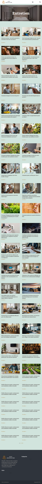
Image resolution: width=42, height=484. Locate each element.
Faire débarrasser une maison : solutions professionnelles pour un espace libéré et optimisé (9, 297)
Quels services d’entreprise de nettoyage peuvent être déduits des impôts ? (10, 116)
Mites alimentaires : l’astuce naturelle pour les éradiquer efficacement (10, 336)
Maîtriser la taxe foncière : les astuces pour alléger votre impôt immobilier (30, 336)
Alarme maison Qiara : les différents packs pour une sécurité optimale (9, 356)
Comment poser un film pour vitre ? (30, 175)
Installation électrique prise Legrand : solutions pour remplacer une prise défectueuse (10, 236)
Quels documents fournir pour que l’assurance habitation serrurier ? (9, 136)
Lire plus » (3, 42)
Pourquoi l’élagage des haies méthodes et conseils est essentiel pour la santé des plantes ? (10, 216)
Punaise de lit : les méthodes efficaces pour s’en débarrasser (10, 316)
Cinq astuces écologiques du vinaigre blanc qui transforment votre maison (9, 376)
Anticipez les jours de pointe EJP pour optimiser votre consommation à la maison (10, 277)
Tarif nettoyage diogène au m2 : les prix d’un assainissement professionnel (31, 38)
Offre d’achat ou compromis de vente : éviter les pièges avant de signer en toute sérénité (30, 257)
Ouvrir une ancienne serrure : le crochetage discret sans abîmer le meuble (9, 58)
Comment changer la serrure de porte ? (10, 95)
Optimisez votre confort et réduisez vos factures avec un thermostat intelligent (31, 276)
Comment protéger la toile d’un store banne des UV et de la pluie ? (30, 156)
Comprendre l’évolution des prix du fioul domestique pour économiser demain (30, 297)
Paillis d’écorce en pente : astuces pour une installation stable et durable (31, 376)
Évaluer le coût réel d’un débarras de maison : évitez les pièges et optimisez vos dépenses (10, 256)
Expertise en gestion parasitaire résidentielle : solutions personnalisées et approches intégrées (31, 197)
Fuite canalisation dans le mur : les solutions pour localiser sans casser (9, 76)
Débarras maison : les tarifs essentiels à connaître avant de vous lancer (10, 38)
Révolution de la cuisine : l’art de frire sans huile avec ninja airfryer (30, 316)
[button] (33, 2)
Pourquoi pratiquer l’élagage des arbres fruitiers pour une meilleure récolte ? (10, 156)
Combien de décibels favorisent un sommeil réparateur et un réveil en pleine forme (30, 236)
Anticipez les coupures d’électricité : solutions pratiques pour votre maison (31, 356)
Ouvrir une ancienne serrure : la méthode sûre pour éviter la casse (30, 76)
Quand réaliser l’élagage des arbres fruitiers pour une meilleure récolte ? (30, 136)
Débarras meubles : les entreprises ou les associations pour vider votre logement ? (30, 58)
